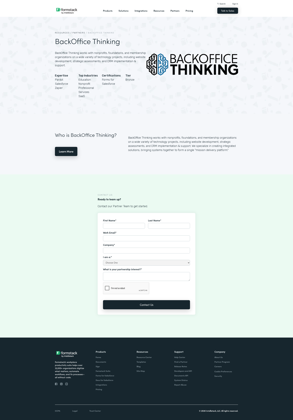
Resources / (63, 33)
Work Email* (110, 232)
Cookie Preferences (223, 371)
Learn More (66, 151)
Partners (174, 10)
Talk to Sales (227, 10)
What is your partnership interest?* (122, 269)
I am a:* (107, 257)
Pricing (189, 10)
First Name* (109, 220)
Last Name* (154, 220)
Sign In (235, 3)
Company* (109, 244)
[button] (107, 10)
